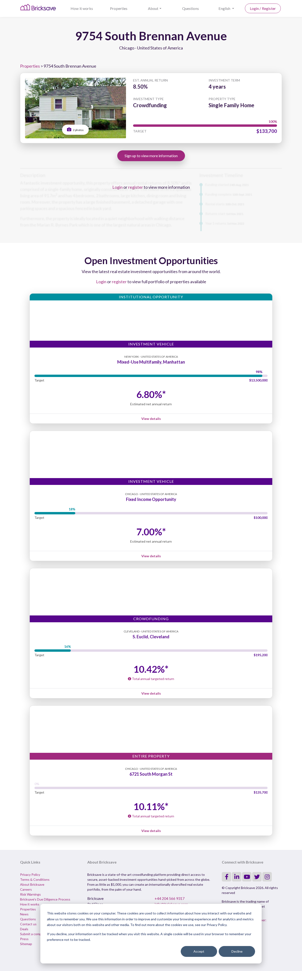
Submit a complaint (34, 934)
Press (24, 939)
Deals (24, 929)
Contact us (28, 924)
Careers (26, 889)
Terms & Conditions (35, 879)
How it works (82, 8)
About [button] (153, 8)
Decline (237, 951)
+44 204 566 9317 (170, 898)
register (135, 187)
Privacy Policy (30, 875)
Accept (198, 951)
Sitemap (26, 944)
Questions (190, 8)
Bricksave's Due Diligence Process (45, 899)
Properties (119, 8)
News (24, 914)
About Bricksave (32, 884)
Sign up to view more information (151, 155)
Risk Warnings (30, 894)
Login (117, 187)
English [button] (224, 8)
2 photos (78, 130)
